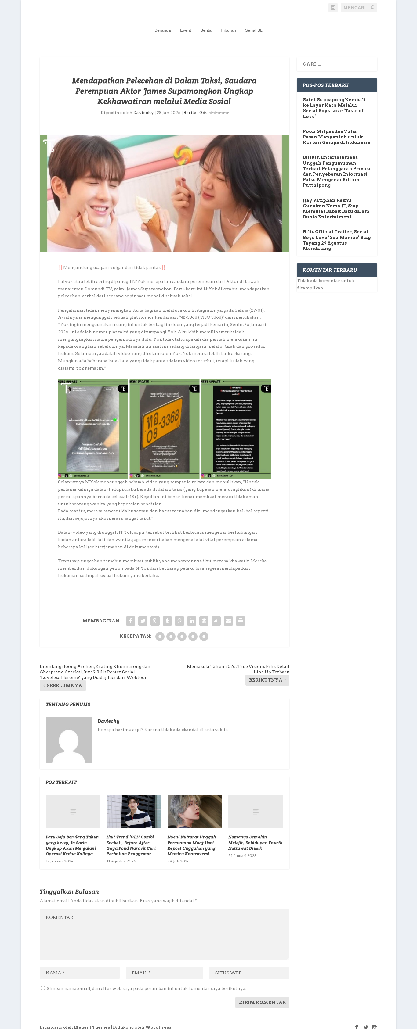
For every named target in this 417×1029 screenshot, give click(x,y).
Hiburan (228, 30)
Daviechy (143, 112)
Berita (206, 30)
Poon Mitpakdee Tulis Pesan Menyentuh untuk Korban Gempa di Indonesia (336, 137)
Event (185, 30)
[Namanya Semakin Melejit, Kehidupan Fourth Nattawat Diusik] (255, 811)
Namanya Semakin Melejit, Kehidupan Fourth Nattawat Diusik (255, 842)
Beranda (162, 30)
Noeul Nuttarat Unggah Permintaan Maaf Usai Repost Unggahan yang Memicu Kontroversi (192, 845)
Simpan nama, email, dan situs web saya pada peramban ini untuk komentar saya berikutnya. (146, 988)
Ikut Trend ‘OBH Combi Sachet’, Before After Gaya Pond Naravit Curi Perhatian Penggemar (131, 845)
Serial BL (254, 30)
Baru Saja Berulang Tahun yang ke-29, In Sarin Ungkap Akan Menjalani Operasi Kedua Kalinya (72, 845)
